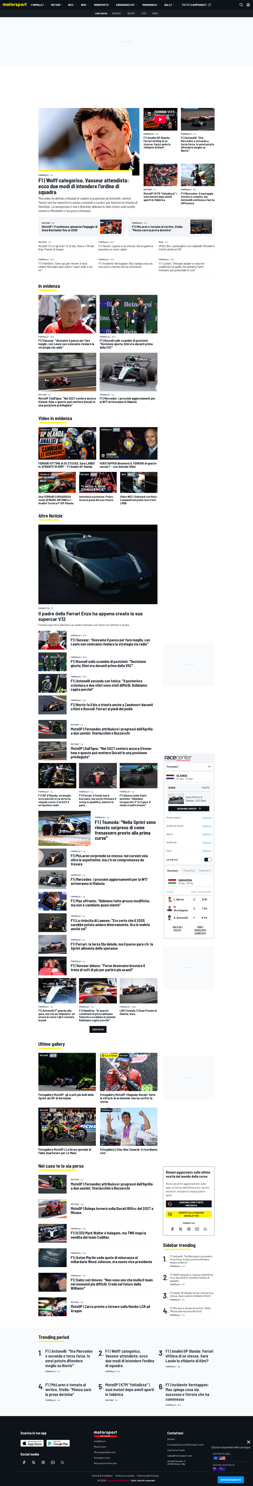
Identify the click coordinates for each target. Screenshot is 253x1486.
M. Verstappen (181, 908)
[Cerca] (241, 4)
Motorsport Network (118, 1480)
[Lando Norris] (169, 899)
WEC (70, 4)
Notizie (131, 13)
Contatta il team (176, 1450)
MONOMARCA (149, 4)
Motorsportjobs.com (104, 1452)
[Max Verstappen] (169, 908)
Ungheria (185, 880)
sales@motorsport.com (179, 1455)
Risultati (207, 817)
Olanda (181, 775)
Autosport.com (102, 1457)
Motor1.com (100, 1446)
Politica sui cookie (124, 1475)
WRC (83, 4)
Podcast (116, 13)
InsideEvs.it (100, 1441)
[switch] (207, 859)
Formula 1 (37, 4)
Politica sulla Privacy (148, 1475)
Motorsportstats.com (105, 1463)
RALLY (168, 4)
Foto (143, 13)
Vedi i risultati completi (200, 930)
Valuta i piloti (177, 928)
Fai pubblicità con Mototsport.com (185, 1444)
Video (155, 13)
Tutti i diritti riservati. (143, 1480)
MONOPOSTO (101, 4)
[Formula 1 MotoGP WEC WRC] (189, 766)
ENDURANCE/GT (125, 4)
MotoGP (56, 4)
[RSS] (205, 1229)
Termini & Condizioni (102, 1475)
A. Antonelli (181, 917)
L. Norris (179, 899)
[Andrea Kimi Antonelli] (169, 917)
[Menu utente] (248, 4)
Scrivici (171, 1439)
